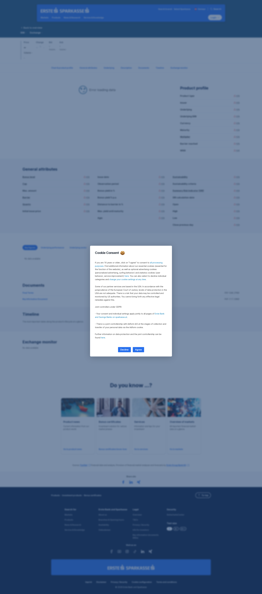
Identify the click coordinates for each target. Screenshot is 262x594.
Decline (124, 349)
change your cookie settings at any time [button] (127, 279)
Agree (138, 349)
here (127, 276)
